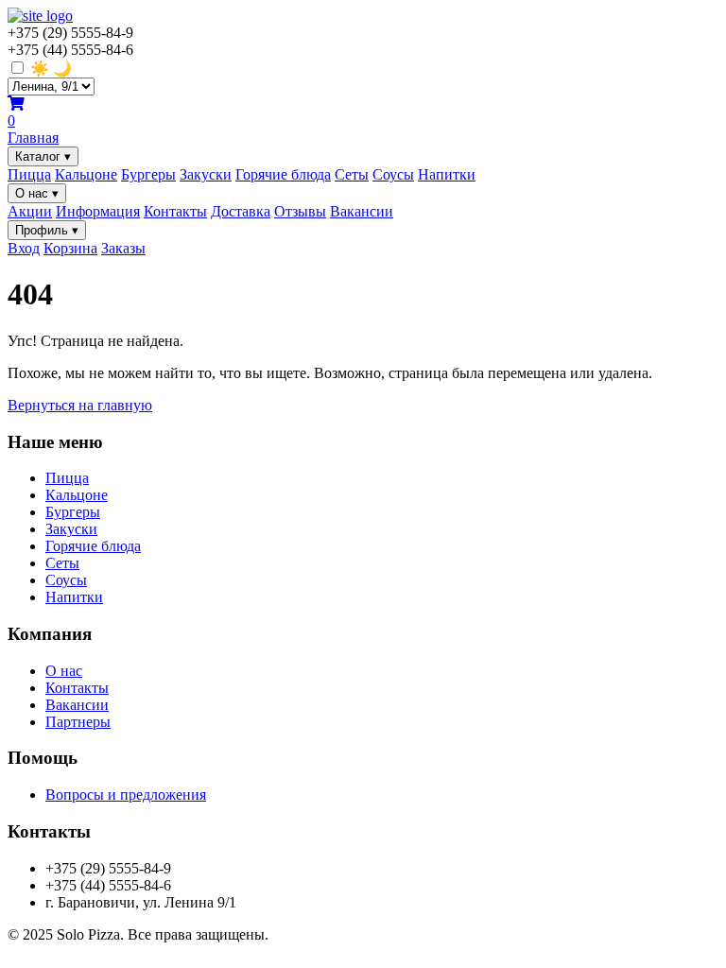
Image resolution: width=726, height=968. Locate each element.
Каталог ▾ (43, 156)
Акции (30, 211)
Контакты (175, 211)
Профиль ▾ (46, 230)
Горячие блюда (283, 174)
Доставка (240, 211)
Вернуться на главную (80, 405)
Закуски (206, 174)
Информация (98, 211)
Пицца (29, 174)
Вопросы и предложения (125, 794)
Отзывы (300, 211)
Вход (24, 248)
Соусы (393, 174)
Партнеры (78, 722)
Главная (33, 138)
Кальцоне (86, 174)
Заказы (123, 248)
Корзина (70, 248)
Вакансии (361, 211)
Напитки (446, 174)
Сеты (352, 174)
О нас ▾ (37, 193)
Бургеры (148, 174)
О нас (63, 671)
